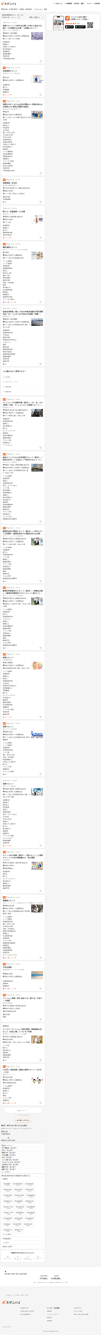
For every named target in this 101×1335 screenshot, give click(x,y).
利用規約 (49, 1311)
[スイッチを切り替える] (18, 17)
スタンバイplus (78, 1311)
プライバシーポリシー (53, 1314)
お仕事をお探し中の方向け (27, 1311)
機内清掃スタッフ (10, 247)
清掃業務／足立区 (10, 183)
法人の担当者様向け (25, 1314)
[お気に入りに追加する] (40, 61)
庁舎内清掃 (7, 967)
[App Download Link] (69, 27)
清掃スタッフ (8, 658)
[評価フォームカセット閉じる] (42, 1252)
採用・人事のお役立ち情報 (81, 1314)
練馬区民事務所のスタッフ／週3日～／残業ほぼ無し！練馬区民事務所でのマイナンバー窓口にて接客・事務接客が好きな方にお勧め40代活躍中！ (23, 593)
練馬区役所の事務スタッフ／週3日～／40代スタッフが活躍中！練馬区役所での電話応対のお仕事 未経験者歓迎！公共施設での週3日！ (23, 533)
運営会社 (49, 1317)
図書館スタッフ (9, 901)
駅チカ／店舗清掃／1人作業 (14, 212)
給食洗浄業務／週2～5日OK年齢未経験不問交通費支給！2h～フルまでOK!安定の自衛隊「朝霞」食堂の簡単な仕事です (23, 314)
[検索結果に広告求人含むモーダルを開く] (8, 17)
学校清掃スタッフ (10, 71)
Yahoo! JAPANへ (6, 1326)
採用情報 (49, 1320)
